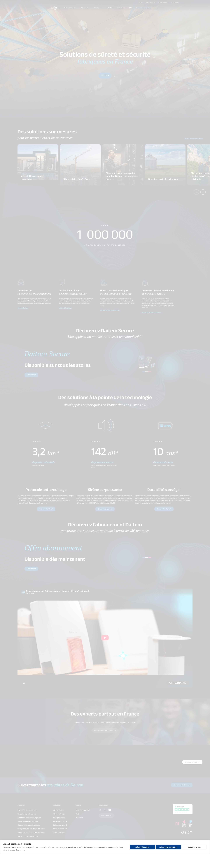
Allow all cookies (142, 847)
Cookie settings (194, 847)
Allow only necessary (168, 847)
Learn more (20, 850)
